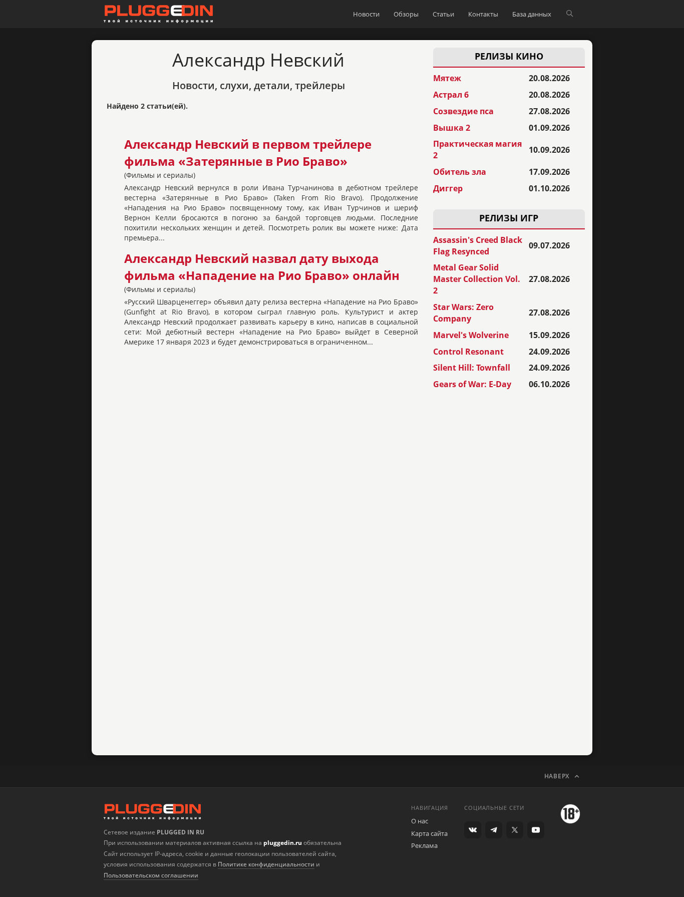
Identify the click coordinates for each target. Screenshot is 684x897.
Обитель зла (459, 171)
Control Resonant (468, 351)
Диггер (448, 188)
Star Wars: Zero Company (463, 313)
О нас (419, 820)
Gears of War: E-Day (472, 384)
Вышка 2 (451, 127)
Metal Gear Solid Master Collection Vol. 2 (476, 279)
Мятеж (447, 78)
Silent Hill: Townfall (471, 367)
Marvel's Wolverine (471, 335)
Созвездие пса (463, 111)
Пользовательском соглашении (151, 875)
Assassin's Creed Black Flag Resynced (477, 245)
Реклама (424, 845)
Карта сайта (429, 833)
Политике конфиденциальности (266, 864)
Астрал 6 (451, 94)
